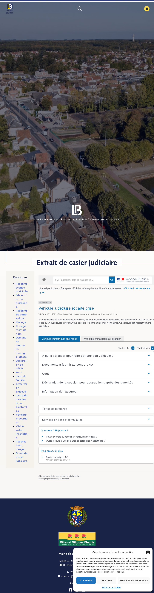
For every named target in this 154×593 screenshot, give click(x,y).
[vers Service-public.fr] (133, 280)
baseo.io (65, 479)
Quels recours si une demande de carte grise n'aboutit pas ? (75, 440)
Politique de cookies (111, 587)
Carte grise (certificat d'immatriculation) (102, 288)
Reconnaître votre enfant (22, 314)
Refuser (107, 580)
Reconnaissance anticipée (22, 287)
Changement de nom (21, 330)
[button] (147, 552)
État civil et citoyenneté (75, 219)
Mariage (21, 322)
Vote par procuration (21, 418)
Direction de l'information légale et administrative (60, 476)
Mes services (51, 219)
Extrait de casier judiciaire (21, 457)
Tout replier (124, 348)
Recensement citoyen (21, 445)
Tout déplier (144, 348)
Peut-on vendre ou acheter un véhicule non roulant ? (71, 436)
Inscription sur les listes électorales (21, 403)
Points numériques (55, 457)
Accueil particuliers (49, 288)
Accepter (86, 580)
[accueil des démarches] (44, 279)
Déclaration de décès (21, 364)
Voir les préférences (134, 580)
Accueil (37, 219)
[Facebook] (70, 590)
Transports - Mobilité (71, 288)
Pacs (19, 372)
